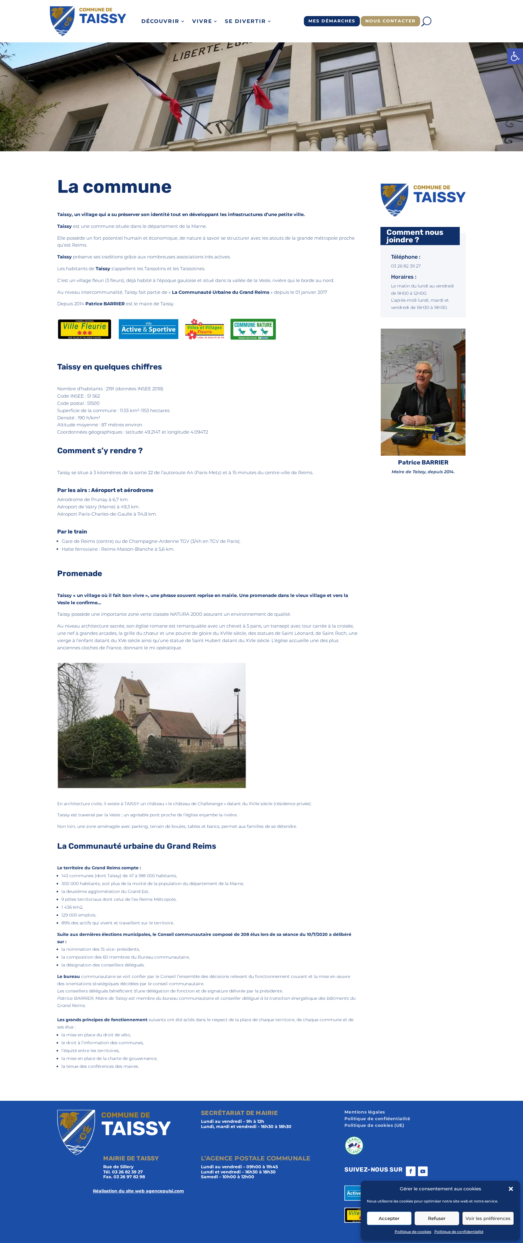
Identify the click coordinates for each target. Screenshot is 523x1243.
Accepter (389, 1218)
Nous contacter (390, 21)
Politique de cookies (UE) (374, 1125)
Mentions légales (364, 1112)
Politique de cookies (413, 1231)
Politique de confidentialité (458, 1231)
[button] (515, 56)
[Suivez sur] (435, 1171)
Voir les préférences (488, 1218)
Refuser (437, 1218)
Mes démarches (331, 21)
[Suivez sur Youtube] (423, 1171)
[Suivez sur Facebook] (411, 1171)
